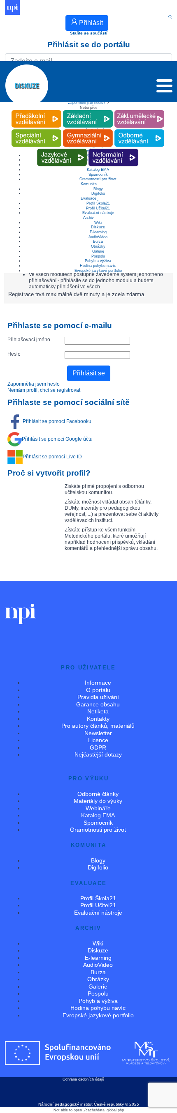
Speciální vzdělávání (36, 129)
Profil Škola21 (98, 203)
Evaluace (88, 198)
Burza (98, 241)
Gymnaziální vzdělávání (87, 129)
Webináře (98, 808)
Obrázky (98, 246)
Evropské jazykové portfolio (98, 271)
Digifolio (98, 193)
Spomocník (98, 174)
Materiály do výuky (98, 801)
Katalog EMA (98, 815)
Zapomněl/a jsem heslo (33, 384)
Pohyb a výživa (98, 261)
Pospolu (98, 256)
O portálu (98, 690)
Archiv (88, 218)
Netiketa (98, 711)
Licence (98, 740)
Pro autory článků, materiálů (98, 725)
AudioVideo (97, 237)
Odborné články (98, 794)
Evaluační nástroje (98, 213)
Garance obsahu (98, 704)
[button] (164, 87)
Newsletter (98, 733)
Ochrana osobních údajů (83, 1079)
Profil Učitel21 (98, 208)
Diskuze (98, 227)
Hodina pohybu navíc (98, 266)
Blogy (98, 189)
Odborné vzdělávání (139, 129)
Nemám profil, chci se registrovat (43, 390)
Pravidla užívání (98, 697)
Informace (98, 682)
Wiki (98, 223)
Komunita (89, 184)
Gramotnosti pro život (97, 179)
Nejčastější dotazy (98, 754)
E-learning (98, 232)
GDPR (98, 747)
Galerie (98, 251)
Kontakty (98, 718)
